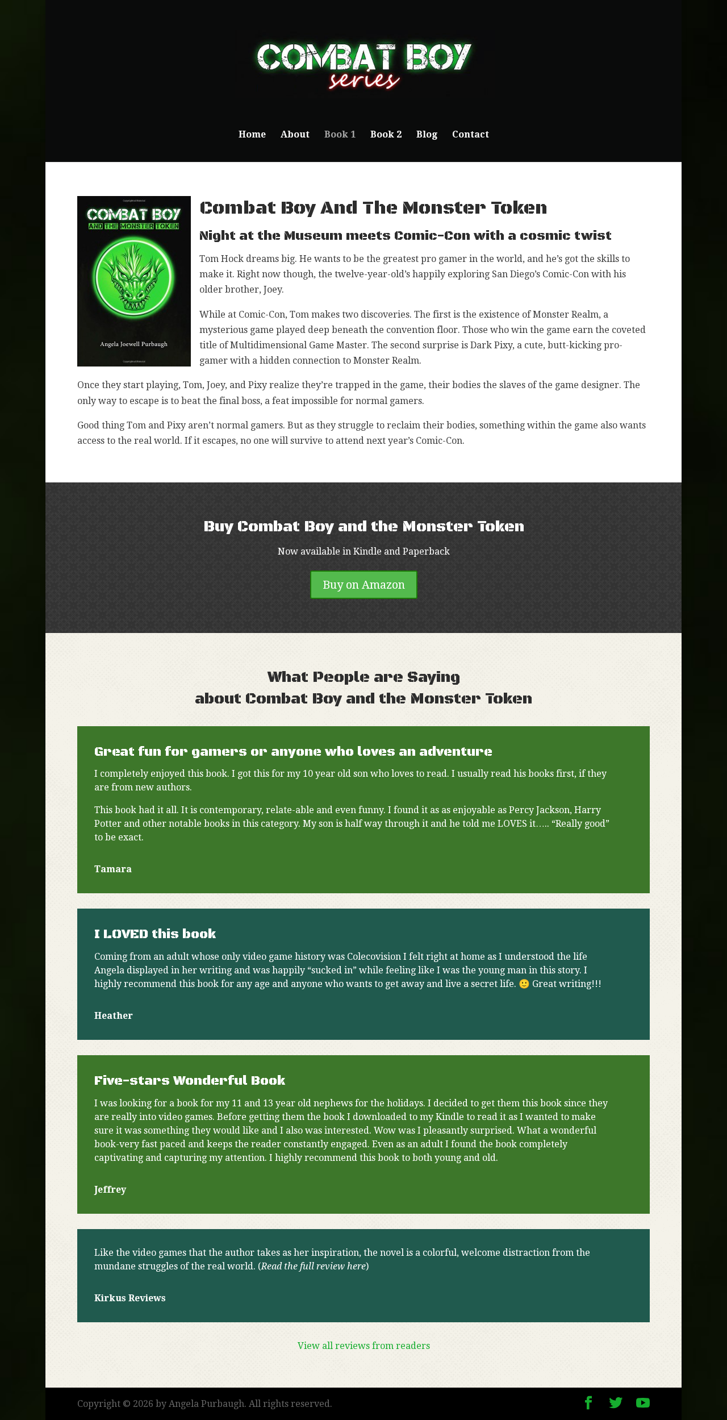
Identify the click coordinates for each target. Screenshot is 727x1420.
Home (252, 135)
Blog (426, 135)
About (295, 135)
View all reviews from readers (364, 1345)
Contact (470, 135)
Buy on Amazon (364, 585)
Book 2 (386, 135)
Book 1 (340, 135)
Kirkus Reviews (130, 1298)
